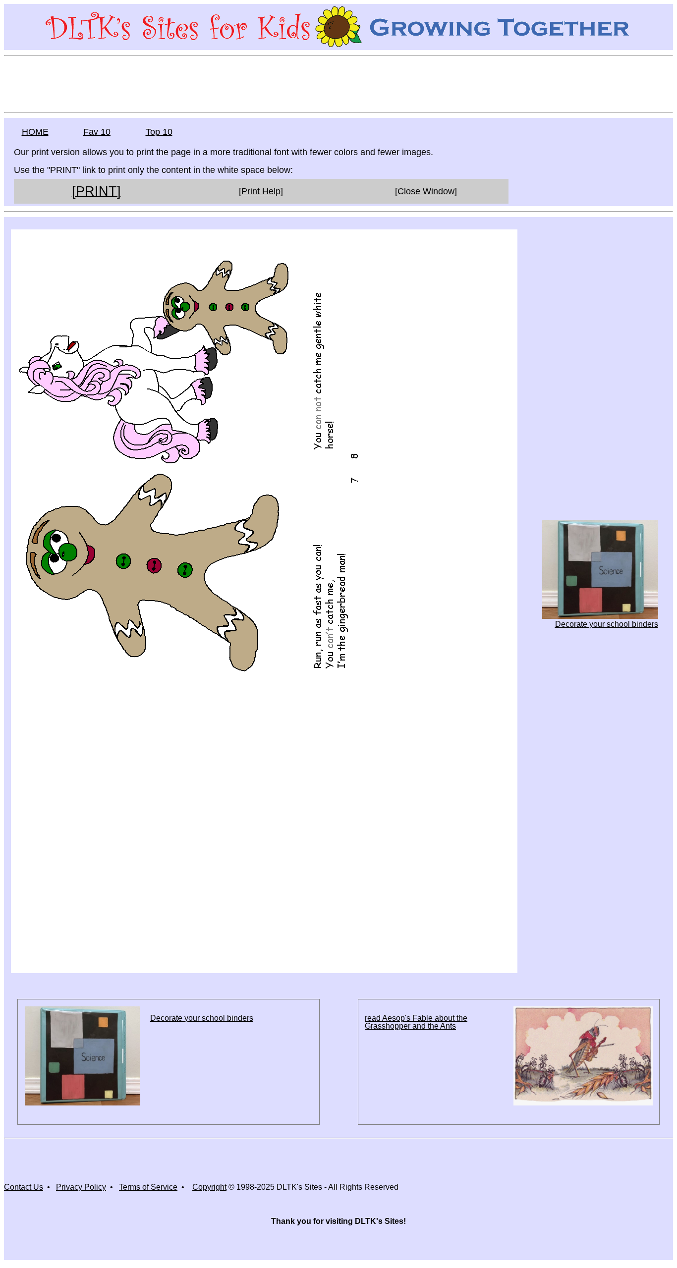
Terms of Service (148, 1187)
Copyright (209, 1187)
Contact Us (23, 1187)
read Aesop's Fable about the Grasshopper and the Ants (416, 1022)
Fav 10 (97, 132)
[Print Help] (261, 191)
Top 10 (159, 132)
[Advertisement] (338, 83)
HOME (35, 132)
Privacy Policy (81, 1187)
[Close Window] (426, 191)
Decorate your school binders (606, 624)
